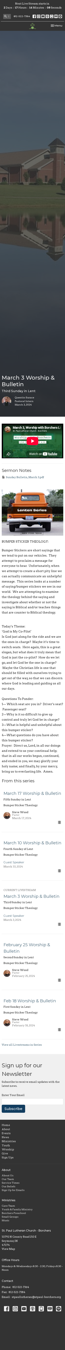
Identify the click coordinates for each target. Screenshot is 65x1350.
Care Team (8, 1205)
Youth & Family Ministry (17, 1209)
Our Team (8, 1179)
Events (6, 1133)
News (5, 1137)
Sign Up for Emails (13, 1190)
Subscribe (13, 1109)
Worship (8, 1149)
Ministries (9, 1141)
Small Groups (10, 1216)
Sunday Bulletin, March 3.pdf (25, 477)
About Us (7, 1175)
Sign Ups (8, 1157)
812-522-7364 (22, 16)
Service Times (10, 1182)
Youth (6, 1145)
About (6, 1129)
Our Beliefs (8, 1186)
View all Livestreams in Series (22, 1044)
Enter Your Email (13, 1095)
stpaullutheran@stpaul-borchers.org (36, 1297)
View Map (8, 1249)
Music (5, 1220)
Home (6, 1125)
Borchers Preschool (14, 1213)
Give (5, 1153)
